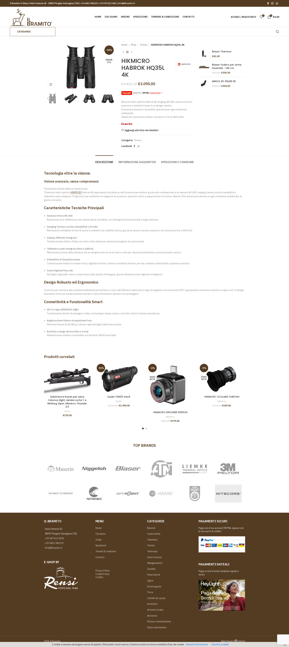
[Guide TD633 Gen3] (118, 378)
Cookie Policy (102, 574)
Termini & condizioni (105, 551)
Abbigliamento (155, 563)
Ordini (98, 539)
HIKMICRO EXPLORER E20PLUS (170, 412)
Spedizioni (100, 545)
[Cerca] (277, 31)
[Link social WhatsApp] (277, 3)
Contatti (99, 557)
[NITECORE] (228, 493)
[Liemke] (195, 469)
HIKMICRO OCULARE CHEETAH (221, 396)
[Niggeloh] (94, 469)
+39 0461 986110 (89, 3)
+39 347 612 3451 (107, 3)
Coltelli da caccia (156, 598)
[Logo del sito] (31, 16)
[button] (48, 98)
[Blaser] (128, 469)
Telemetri (152, 539)
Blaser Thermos (221, 51)
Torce (150, 592)
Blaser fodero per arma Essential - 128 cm (226, 66)
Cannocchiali (153, 533)
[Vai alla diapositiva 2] (146, 428)
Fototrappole (154, 586)
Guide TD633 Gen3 (118, 396)
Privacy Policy (102, 570)
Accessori (152, 603)
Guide (119, 401)
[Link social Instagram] (272, 3)
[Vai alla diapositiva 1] (143, 428)
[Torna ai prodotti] (127, 52)
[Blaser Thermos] (204, 54)
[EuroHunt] (195, 493)
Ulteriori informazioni (197, 644)
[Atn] (161, 469)
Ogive (150, 580)
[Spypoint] (128, 493)
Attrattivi (152, 615)
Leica (67, 411)
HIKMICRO (76, 192)
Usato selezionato (157, 627)
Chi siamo (100, 533)
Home (124, 44)
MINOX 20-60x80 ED (224, 81)
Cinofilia (151, 568)
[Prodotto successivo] (131, 52)
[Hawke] (161, 493)
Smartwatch (153, 574)
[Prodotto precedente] (123, 52)
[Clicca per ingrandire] (51, 84)
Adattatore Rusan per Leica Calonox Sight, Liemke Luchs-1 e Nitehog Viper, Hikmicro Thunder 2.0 (67, 401)
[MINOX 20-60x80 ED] (204, 84)
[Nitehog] (94, 493)
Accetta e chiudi (220, 644)
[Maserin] (61, 469)
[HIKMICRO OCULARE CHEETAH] (222, 378)
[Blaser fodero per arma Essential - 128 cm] (204, 69)
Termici (143, 44)
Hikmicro (170, 416)
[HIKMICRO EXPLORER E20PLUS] (170, 386)
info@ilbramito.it (126, 3)
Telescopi (152, 551)
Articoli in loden (155, 609)
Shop (133, 44)
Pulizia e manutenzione (159, 621)
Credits (99, 577)
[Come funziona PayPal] (222, 544)
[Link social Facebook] (268, 3)
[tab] (104, 160)
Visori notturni (154, 557)
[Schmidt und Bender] (61, 493)
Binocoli (151, 528)
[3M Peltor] (228, 469)
